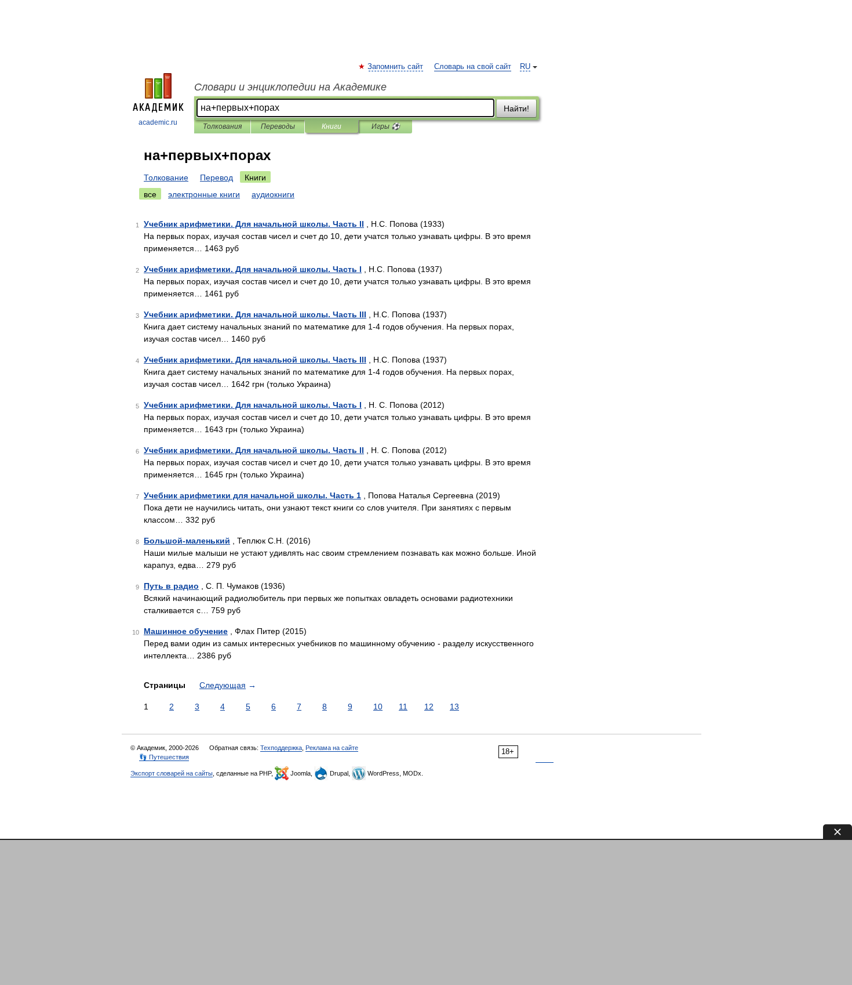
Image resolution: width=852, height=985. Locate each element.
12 (429, 706)
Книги (331, 126)
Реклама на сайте (331, 747)
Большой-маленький (187, 540)
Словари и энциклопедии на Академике (290, 87)
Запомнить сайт (396, 67)
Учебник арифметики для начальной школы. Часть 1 (252, 495)
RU (525, 67)
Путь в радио (171, 586)
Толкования (222, 126)
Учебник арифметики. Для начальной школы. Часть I (253, 269)
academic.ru (158, 122)
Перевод (216, 177)
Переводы (278, 126)
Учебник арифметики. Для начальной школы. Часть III (255, 314)
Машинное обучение (186, 631)
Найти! (516, 108)
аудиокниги (273, 194)
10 (378, 706)
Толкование (166, 177)
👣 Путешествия (164, 757)
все (150, 194)
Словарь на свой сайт (472, 67)
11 (403, 706)
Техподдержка (281, 747)
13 (454, 706)
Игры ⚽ (386, 126)
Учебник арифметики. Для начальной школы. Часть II (254, 224)
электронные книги (204, 194)
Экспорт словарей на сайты (171, 773)
